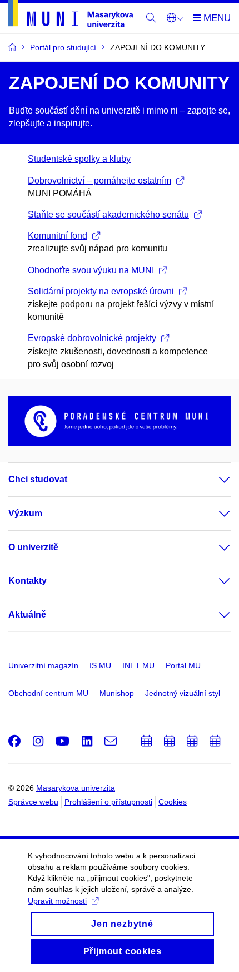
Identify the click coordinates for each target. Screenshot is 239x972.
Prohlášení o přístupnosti (108, 801)
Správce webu (33, 801)
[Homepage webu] (70, 15)
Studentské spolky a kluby (79, 159)
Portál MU (183, 665)
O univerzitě (33, 547)
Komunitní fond (57, 235)
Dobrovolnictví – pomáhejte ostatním (99, 180)
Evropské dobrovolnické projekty (92, 338)
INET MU (138, 665)
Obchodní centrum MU (48, 693)
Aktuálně (27, 614)
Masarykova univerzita (75, 787)
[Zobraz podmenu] (213, 479)
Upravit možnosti (57, 900)
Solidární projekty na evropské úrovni (101, 291)
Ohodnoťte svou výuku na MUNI (91, 270)
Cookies (172, 801)
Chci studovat (37, 479)
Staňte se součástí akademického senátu (108, 214)
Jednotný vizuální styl (182, 693)
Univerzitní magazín (43, 665)
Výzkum (25, 513)
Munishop (116, 693)
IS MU (100, 665)
